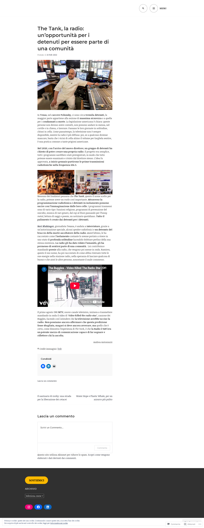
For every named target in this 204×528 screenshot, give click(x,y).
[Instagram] (29, 507)
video (62, 315)
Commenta (102, 448)
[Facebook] (38, 507)
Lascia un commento (47, 381)
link (60, 348)
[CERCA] (143, 8)
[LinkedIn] (48, 507)
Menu (163, 8)
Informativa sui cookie (59, 523)
